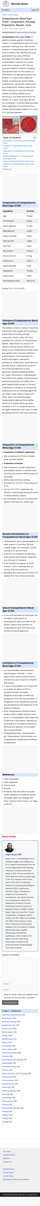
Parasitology (7, 1098)
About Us (6, 1158)
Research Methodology (11, 1108)
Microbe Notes (19, 3)
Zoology (5, 1122)
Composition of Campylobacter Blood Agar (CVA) (19, 142)
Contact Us (7, 1162)
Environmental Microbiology (12, 1060)
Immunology (6, 1077)
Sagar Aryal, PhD (14, 854)
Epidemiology (7, 1063)
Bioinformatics (7, 1032)
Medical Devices (8, 1084)
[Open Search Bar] (35, 10)
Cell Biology (6, 1046)
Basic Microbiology (9, 1022)
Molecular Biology (9, 1091)
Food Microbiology (9, 1067)
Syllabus (5, 1115)
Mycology (5, 1094)
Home (4, 15)
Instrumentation (8, 1080)
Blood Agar (20, 37)
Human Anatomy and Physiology (14, 1073)
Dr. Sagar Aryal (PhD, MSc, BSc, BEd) (25, 32)
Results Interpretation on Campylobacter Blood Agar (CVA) (18, 157)
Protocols (5, 1104)
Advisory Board (9, 1155)
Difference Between (9, 1053)
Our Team (7, 1151)
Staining (5, 1111)
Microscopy (6, 1087)
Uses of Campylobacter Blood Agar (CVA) (18, 161)
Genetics (5, 1070)
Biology (5, 1035)
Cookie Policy (8, 1176)
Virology (5, 1118)
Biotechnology (7, 1039)
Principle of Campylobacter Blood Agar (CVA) (17, 147)
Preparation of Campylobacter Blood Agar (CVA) (18, 152)
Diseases (5, 1056)
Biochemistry (7, 1029)
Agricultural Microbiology (11, 1015)
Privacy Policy (8, 1173)
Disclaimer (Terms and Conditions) (16, 1179)
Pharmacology (7, 1101)
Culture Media (13, 15)
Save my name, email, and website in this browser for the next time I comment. (21, 996)
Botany (4, 1042)
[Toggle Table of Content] (33, 137)
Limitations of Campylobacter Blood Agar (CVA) (18, 165)
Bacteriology (7, 1018)
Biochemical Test (8, 1025)
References (7, 169)
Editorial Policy (8, 1169)
